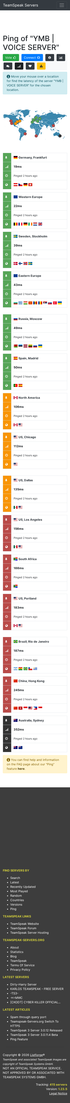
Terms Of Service (22, 965)
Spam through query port (28, 1017)
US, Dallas (25, 480)
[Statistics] (61, 57)
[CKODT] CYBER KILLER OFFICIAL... (35, 1002)
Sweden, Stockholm (32, 236)
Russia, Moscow (30, 319)
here (21, 768)
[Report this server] (41, 66)
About (14, 947)
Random (16, 895)
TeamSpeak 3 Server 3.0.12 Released (36, 1030)
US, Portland (27, 598)
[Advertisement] (35, 23)
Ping (13, 909)
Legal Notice (58, 1093)
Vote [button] (9, 57)
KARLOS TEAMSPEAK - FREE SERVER (36, 989)
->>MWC (16, 998)
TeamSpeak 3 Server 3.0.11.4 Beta (34, 1035)
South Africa (27, 559)
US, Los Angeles (30, 519)
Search (15, 878)
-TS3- (14, 993)
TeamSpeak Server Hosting (29, 932)
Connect (30, 57)
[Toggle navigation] (62, 5)
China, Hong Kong (31, 681)
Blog (13, 956)
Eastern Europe (29, 276)
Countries (17, 900)
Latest (14, 882)
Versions (16, 904)
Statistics (16, 952)
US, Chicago (27, 437)
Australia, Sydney (31, 720)
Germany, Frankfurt (32, 157)
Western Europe (30, 197)
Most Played (19, 891)
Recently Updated (23, 887)
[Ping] (19, 66)
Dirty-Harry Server (23, 984)
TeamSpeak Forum (23, 928)
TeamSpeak (18, 961)
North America (29, 397)
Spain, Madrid (28, 358)
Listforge (36, 1055)
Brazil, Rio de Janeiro (33, 641)
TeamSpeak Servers (20, 5)
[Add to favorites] (30, 66)
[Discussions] (8, 66)
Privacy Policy (20, 969)
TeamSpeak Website (24, 924)
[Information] (49, 57)
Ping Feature (19, 1039)
